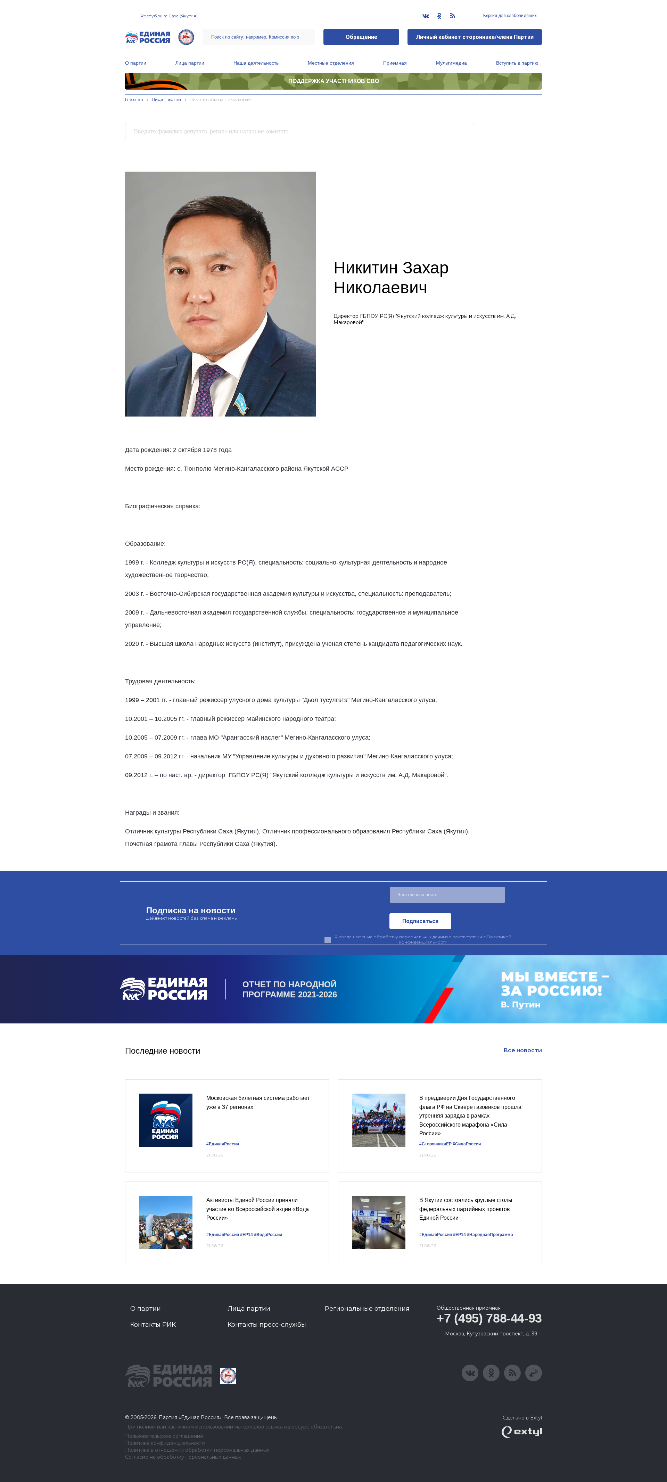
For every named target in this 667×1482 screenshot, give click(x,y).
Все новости (522, 1050)
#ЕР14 (246, 1234)
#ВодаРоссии (268, 1234)
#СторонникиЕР (435, 1144)
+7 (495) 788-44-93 (489, 1318)
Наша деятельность (256, 63)
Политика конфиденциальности (165, 1443)
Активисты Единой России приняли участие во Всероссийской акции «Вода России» (257, 1209)
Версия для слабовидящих (509, 15)
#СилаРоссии (467, 1144)
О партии (135, 63)
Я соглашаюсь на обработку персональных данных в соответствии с (423, 939)
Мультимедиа (451, 63)
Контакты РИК (153, 1324)
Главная (134, 99)
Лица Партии (166, 99)
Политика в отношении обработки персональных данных (197, 1450)
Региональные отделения (367, 1308)
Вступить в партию (517, 63)
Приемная (395, 63)
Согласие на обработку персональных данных (183, 1457)
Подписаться (420, 921)
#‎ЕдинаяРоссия (222, 1144)
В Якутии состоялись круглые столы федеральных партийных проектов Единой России (465, 1209)
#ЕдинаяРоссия (222, 1234)
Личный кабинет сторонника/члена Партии (475, 37)
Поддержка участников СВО (333, 81)
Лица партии (189, 63)
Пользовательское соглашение (164, 1436)
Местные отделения (331, 63)
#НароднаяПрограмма (490, 1234)
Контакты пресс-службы (267, 1324)
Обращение (361, 37)
